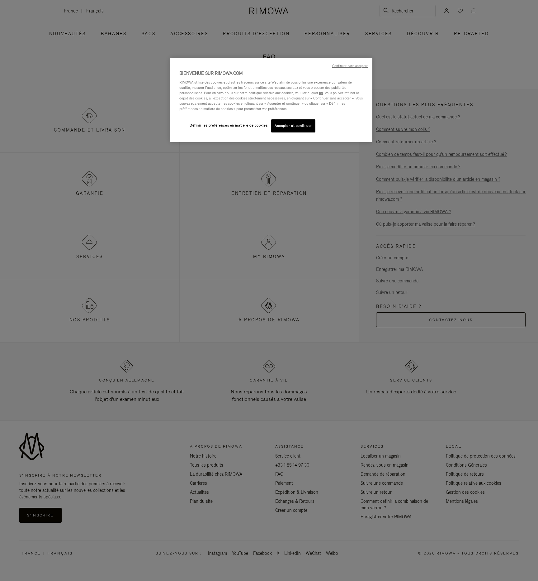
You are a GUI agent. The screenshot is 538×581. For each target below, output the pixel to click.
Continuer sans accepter (350, 66)
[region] (271, 100)
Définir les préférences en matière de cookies (229, 125)
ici (321, 92)
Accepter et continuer (293, 125)
